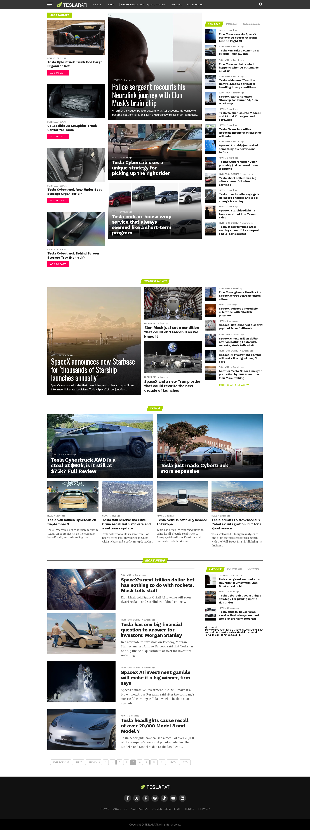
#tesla (220, 632)
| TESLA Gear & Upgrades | (142, 4)
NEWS (97, 4)
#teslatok (230, 632)
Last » (185, 762)
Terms (189, 808)
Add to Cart (58, 72)
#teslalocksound (247, 632)
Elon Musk (195, 4)
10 (154, 762)
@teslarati (211, 627)
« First (78, 762)
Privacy (204, 808)
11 (162, 762)
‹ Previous (94, 762)
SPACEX (176, 4)
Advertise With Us (166, 808)
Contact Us (139, 808)
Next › (172, 762)
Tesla (110, 4)
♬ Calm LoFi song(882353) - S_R (224, 634)
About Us (120, 808)
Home (104, 808)
